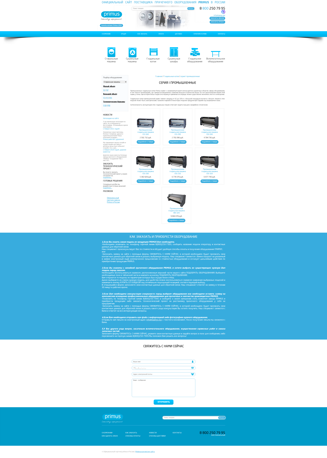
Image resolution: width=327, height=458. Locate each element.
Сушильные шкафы (174, 60)
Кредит (123, 34)
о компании (106, 34)
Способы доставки (157, 436)
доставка (178, 34)
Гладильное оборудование (194, 60)
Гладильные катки (153, 60)
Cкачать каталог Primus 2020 (111, 25)
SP (107, 90)
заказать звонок (217, 18)
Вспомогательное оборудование (215, 60)
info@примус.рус (219, 15)
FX (107, 98)
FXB (105, 106)
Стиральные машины (111, 60)
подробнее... (107, 177)
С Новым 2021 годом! (111, 129)
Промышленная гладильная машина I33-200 (177, 132)
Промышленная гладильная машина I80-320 (176, 211)
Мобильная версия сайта (145, 452)
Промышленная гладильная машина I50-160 (209, 132)
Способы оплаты (132, 436)
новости (153, 433)
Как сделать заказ (110, 436)
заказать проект (217, 22)
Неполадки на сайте (111, 118)
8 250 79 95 (212, 8)
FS (104, 98)
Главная (158, 76)
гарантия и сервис (200, 34)
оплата (161, 34)
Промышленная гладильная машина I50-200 (145, 171)
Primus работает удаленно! (113, 139)
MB (109, 106)
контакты (221, 34)
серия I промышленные (190, 76)
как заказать (142, 34)
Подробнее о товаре (145, 142)
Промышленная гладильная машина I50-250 (177, 171)
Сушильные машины (132, 60)
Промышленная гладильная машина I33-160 (145, 132)
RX (111, 98)
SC (104, 90)
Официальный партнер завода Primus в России (113, 200)
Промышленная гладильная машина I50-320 (209, 171)
